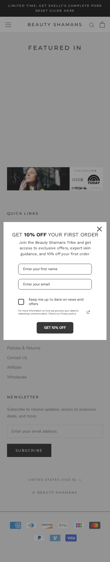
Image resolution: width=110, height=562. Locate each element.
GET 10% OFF (55, 327)
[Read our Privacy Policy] (88, 312)
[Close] (99, 229)
